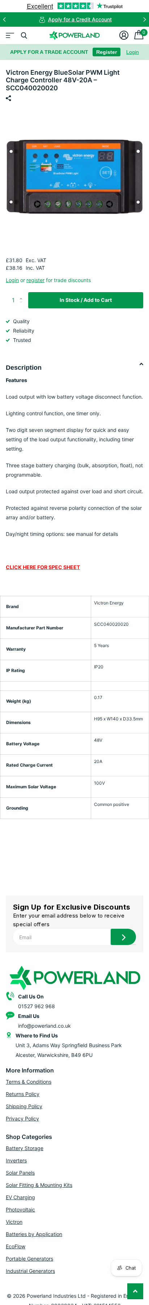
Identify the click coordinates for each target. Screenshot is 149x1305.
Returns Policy (22, 1094)
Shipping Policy (24, 1106)
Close (23, 35)
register (35, 280)
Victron (14, 1222)
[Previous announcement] (4, 19)
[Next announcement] (144, 19)
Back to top (135, 1291)
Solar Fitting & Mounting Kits (39, 1185)
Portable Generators (29, 1259)
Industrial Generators (30, 1271)
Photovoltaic (20, 1209)
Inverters (16, 1160)
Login (132, 52)
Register (106, 52)
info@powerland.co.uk (44, 1026)
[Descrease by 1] (22, 306)
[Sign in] (123, 35)
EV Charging (20, 1197)
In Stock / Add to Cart (86, 300)
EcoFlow (15, 1246)
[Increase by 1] (22, 294)
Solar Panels (20, 1173)
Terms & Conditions (28, 1082)
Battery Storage (24, 1148)
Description (24, 367)
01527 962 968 (36, 1006)
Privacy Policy (22, 1118)
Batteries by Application (34, 1234)
